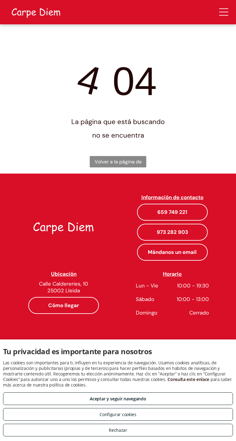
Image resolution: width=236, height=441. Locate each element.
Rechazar (118, 430)
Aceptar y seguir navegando (118, 399)
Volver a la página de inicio (118, 162)
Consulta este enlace (188, 379)
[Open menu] (223, 12)
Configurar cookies (118, 414)
